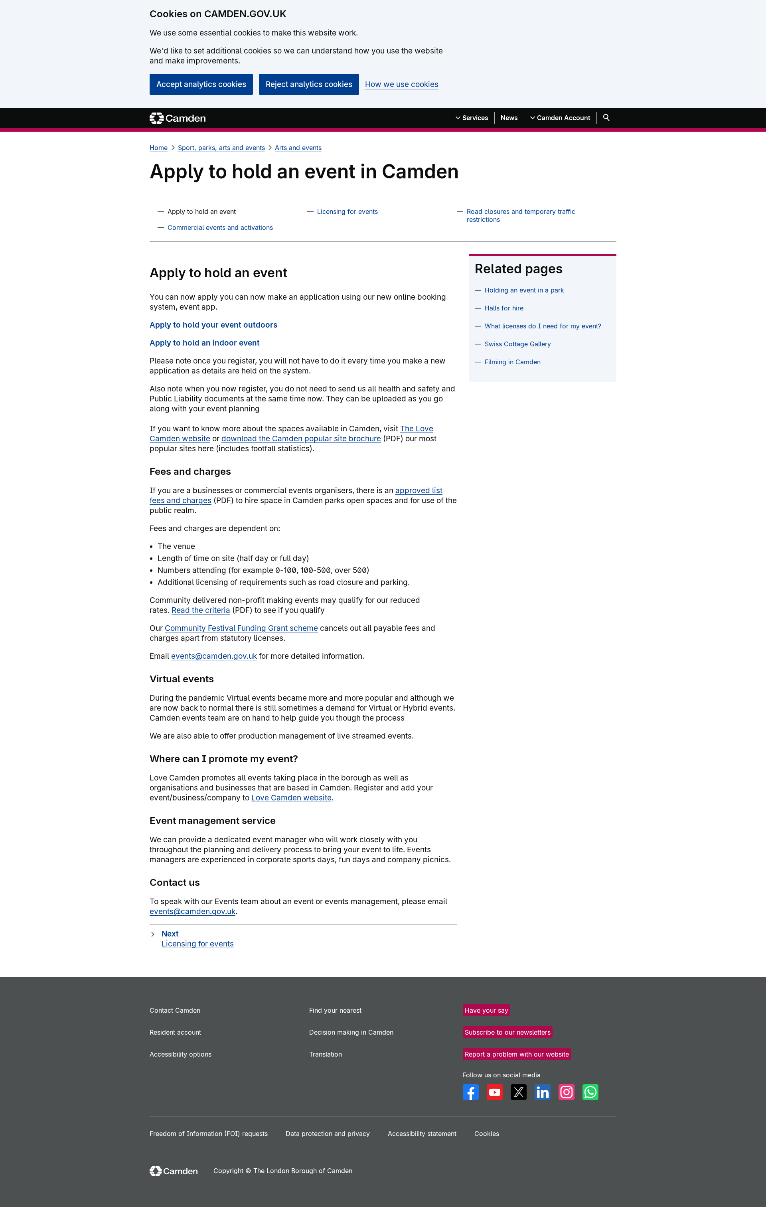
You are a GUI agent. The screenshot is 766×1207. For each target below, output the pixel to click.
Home (159, 148)
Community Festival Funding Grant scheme (241, 628)
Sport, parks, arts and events (221, 148)
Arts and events (298, 148)
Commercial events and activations (220, 227)
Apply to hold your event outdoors (213, 325)
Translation (325, 1054)
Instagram (566, 1092)
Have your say (486, 1010)
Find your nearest (335, 1010)
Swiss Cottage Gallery (518, 344)
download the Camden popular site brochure (301, 438)
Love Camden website (291, 797)
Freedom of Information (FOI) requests (209, 1134)
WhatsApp (590, 1092)
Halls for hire (504, 308)
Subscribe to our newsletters (508, 1032)
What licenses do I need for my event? (543, 326)
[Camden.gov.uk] (177, 118)
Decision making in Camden (351, 1032)
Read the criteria (201, 610)
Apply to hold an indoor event (205, 343)
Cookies (486, 1134)
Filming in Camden (513, 362)
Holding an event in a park (524, 290)
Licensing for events (347, 211)
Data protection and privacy (328, 1134)
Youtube (495, 1092)
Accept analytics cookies (201, 84)
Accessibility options (180, 1054)
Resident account (175, 1032)
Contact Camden (175, 1010)
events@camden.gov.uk (214, 656)
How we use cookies (401, 84)
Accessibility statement (422, 1134)
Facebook (471, 1092)
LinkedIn (543, 1092)
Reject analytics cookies (309, 84)
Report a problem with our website (517, 1054)
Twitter (519, 1092)
